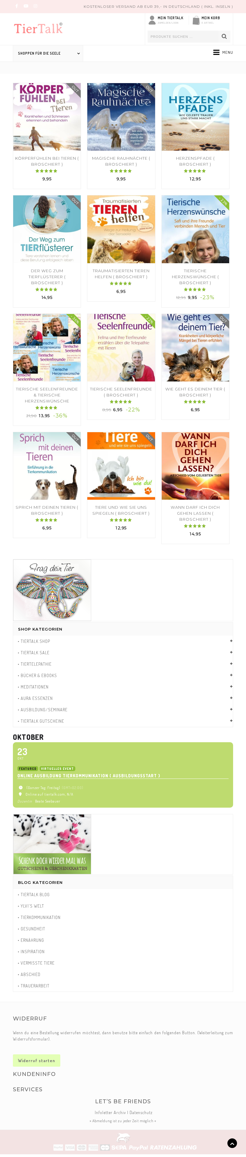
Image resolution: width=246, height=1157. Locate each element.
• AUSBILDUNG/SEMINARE (43, 709)
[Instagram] (35, 6)
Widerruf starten (36, 1060)
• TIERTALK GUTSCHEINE (41, 721)
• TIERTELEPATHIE (35, 664)
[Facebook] (17, 6)
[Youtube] (26, 6)
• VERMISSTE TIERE (36, 963)
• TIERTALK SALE (34, 652)
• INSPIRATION (31, 951)
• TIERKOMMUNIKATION (39, 917)
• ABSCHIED (29, 974)
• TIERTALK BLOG (34, 894)
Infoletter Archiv (110, 1112)
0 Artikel (208, 22)
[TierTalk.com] (43, 26)
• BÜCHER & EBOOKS (37, 675)
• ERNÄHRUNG (31, 940)
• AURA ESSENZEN (35, 698)
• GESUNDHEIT (31, 928)
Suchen (224, 37)
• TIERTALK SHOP (34, 641)
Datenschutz (141, 1112)
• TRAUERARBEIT (34, 985)
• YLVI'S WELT (31, 905)
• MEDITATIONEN (33, 686)
